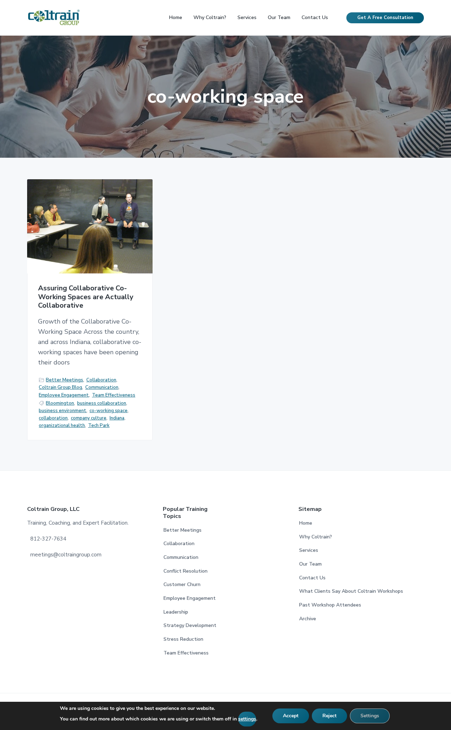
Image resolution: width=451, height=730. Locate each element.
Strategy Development (189, 625)
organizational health (62, 425)
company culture (88, 418)
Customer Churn (181, 584)
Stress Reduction (183, 639)
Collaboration (101, 380)
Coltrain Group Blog (60, 387)
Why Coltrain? (315, 536)
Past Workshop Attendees (330, 605)
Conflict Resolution (185, 571)
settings (247, 719)
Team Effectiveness (113, 395)
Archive (307, 618)
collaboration (53, 418)
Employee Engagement (64, 395)
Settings (369, 715)
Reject (329, 715)
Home (305, 523)
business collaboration (101, 403)
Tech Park (99, 425)
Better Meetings (64, 380)
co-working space (108, 411)
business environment (62, 411)
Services (308, 550)
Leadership (175, 612)
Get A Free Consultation (385, 17)
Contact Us (312, 577)
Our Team (310, 564)
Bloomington (60, 403)
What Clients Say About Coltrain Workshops (351, 591)
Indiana (117, 418)
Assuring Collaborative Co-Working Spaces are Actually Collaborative (86, 297)
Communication (101, 387)
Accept (290, 715)
